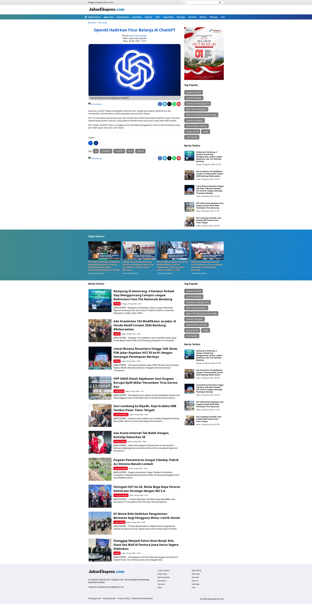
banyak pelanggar (194, 120)
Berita (117, 304)
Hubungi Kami (109, 598)
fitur (130, 151)
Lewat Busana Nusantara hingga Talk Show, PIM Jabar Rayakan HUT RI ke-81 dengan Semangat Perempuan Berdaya (210, 189)
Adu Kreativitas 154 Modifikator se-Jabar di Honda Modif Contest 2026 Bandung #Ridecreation (209, 173)
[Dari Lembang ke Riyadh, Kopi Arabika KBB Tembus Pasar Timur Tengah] (189, 222)
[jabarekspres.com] (106, 9)
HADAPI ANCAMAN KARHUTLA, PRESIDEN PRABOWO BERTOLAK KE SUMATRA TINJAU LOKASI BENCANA (138, 266)
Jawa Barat (136, 17)
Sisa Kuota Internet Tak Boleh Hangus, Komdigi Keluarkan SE (141, 435)
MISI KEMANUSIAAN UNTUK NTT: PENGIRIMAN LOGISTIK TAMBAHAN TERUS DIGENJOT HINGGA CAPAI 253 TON (173, 266)
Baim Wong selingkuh (196, 109)
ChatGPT (119, 151)
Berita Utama (120, 441)
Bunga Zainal (192, 131)
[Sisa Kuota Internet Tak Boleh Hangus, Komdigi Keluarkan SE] (100, 442)
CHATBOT (106, 151)
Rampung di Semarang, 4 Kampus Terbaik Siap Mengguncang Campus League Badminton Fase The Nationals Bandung (209, 156)
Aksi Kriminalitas (193, 98)
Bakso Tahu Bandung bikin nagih (201, 114)
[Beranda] (85, 16)
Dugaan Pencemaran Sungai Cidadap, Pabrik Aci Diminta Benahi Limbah (146, 462)
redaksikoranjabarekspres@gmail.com (106, 587)
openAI (140, 151)
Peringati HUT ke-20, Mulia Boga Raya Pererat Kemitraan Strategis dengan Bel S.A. (146, 489)
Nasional (148, 17)
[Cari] (220, 2)
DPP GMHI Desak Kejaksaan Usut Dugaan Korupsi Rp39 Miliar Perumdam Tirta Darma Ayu (210, 205)
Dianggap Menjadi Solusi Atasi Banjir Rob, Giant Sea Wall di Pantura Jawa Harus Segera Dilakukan (146, 545)
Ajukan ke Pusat (193, 92)
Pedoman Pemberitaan (142, 598)
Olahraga (213, 17)
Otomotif (192, 17)
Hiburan (203, 17)
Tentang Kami (94, 598)
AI (96, 151)
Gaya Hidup (168, 17)
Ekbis (158, 17)
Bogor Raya (108, 17)
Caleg (205, 131)
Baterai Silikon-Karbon (196, 126)
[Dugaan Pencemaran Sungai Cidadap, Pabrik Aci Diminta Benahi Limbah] (100, 469)
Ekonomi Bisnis (121, 414)
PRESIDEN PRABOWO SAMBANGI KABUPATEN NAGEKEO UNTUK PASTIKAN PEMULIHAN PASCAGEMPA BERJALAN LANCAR (104, 266)
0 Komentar (96, 104)
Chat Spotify (191, 137)
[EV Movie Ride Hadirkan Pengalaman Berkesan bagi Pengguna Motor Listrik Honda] (100, 523)
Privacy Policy (123, 598)
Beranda (92, 22)
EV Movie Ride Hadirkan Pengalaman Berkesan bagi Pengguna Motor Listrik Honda (146, 516)
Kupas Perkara (94, 17)
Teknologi (181, 17)
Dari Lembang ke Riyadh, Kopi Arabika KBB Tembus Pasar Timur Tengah (208, 220)
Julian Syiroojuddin (138, 35)
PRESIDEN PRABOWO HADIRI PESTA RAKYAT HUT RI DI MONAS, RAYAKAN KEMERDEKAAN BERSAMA (207, 266)
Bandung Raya (123, 17)
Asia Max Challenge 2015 (197, 103)
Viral (223, 17)
